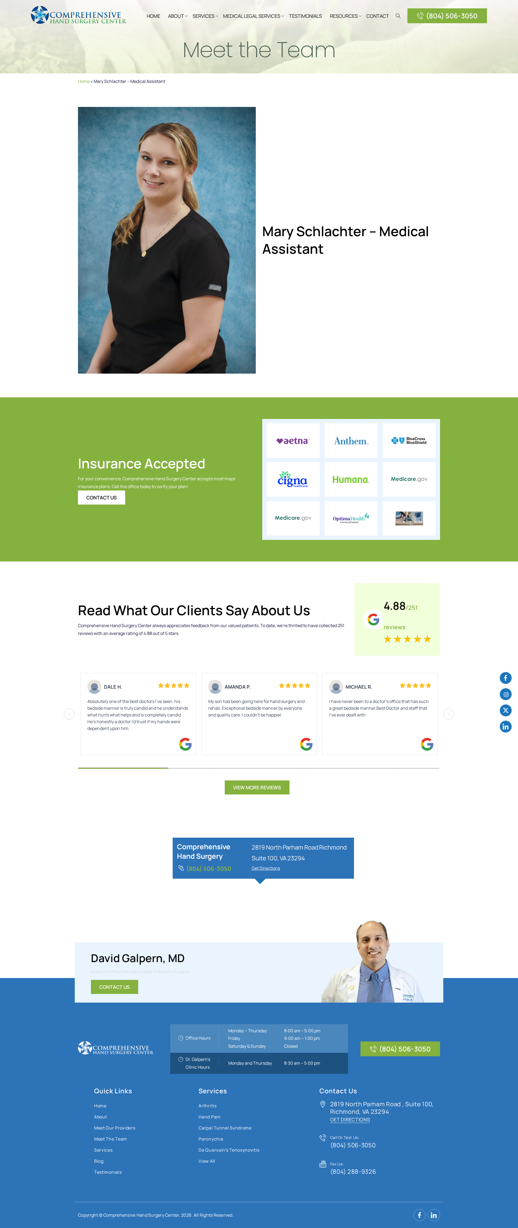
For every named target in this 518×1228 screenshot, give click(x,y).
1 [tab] (123, 767)
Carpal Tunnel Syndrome (225, 1128)
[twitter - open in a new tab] (506, 710)
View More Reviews (257, 787)
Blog (99, 1161)
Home (153, 16)
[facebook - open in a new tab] (506, 678)
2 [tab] (213, 768)
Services (203, 16)
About (176, 16)
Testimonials (305, 16)
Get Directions (266, 868)
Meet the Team (110, 1139)
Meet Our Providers (114, 1128)
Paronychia (211, 1139)
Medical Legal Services (251, 16)
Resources (344, 16)
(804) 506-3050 (452, 16)
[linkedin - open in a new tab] (506, 726)
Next (448, 714)
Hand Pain (209, 1117)
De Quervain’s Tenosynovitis (229, 1150)
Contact (377, 16)
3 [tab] (303, 768)
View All (207, 1161)
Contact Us (101, 497)
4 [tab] (394, 768)
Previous (69, 714)
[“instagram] (506, 694)
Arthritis (207, 1106)
